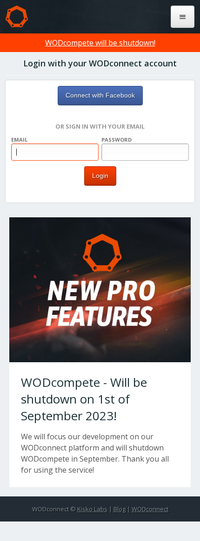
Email (19, 139)
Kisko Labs (92, 509)
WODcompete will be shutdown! (100, 43)
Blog (119, 509)
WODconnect (150, 509)
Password (116, 139)
